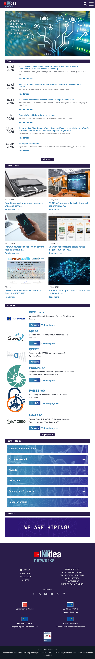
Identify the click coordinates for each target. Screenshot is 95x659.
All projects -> (47, 435)
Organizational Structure (72, 575)
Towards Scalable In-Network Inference (37, 115)
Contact (27, 570)
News (26, 580)
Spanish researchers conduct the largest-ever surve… (66, 248)
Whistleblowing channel (72, 584)
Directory (26, 573)
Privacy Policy (30, 653)
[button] (9, 34)
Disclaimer (41, 653)
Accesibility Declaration (12, 653)
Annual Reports (72, 578)
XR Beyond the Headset (29, 143)
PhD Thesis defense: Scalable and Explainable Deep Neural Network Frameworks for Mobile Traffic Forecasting (49, 67)
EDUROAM (27, 577)
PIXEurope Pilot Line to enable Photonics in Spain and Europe (46, 100)
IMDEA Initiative (72, 569)
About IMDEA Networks (72, 572)
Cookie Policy (58, 653)
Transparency (72, 581)
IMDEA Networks (47, 557)
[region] (47, 33)
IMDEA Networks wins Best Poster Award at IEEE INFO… (23, 292)
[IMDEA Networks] (10, 4)
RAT (49, 653)
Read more (12, 209)
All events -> (47, 159)
